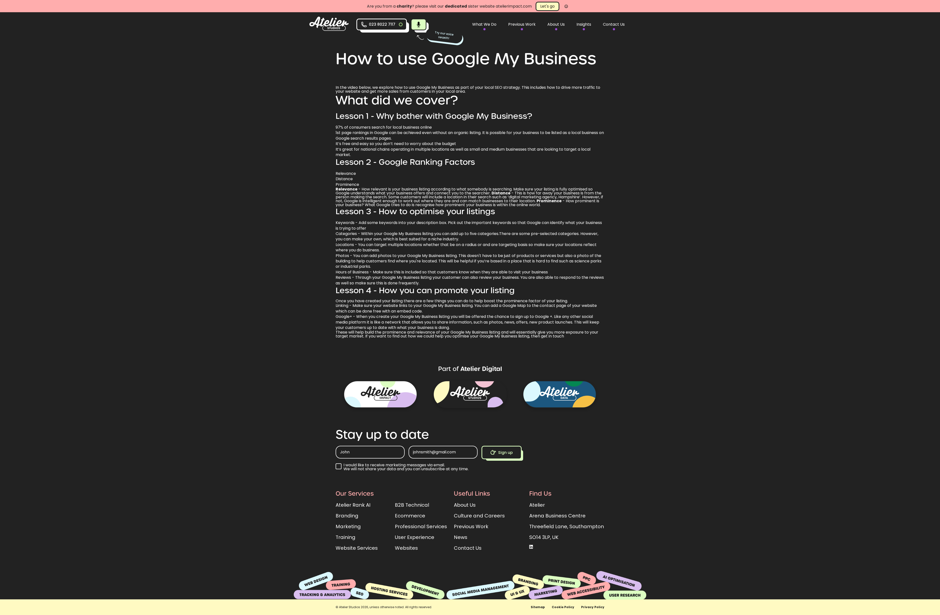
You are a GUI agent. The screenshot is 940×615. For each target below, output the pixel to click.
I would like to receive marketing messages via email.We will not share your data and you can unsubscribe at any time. (406, 467)
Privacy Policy (592, 607)
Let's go (547, 6)
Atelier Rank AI (353, 505)
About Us (556, 24)
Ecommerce (410, 515)
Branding (347, 515)
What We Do (484, 24)
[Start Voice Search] (418, 24)
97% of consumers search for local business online (384, 127)
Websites (406, 548)
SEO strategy (507, 87)
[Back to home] (329, 29)
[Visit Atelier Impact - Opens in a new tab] (380, 394)
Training (345, 537)
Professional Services (421, 526)
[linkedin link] (531, 547)
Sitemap (538, 607)
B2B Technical (412, 505)
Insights (583, 24)
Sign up (505, 452)
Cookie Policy (563, 607)
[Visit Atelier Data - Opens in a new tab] (560, 394)
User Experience (414, 537)
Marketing (348, 526)
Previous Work (522, 24)
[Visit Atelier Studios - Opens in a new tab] (470, 394)
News (460, 537)
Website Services (357, 548)
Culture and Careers (479, 515)
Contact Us (614, 24)
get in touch (552, 336)
